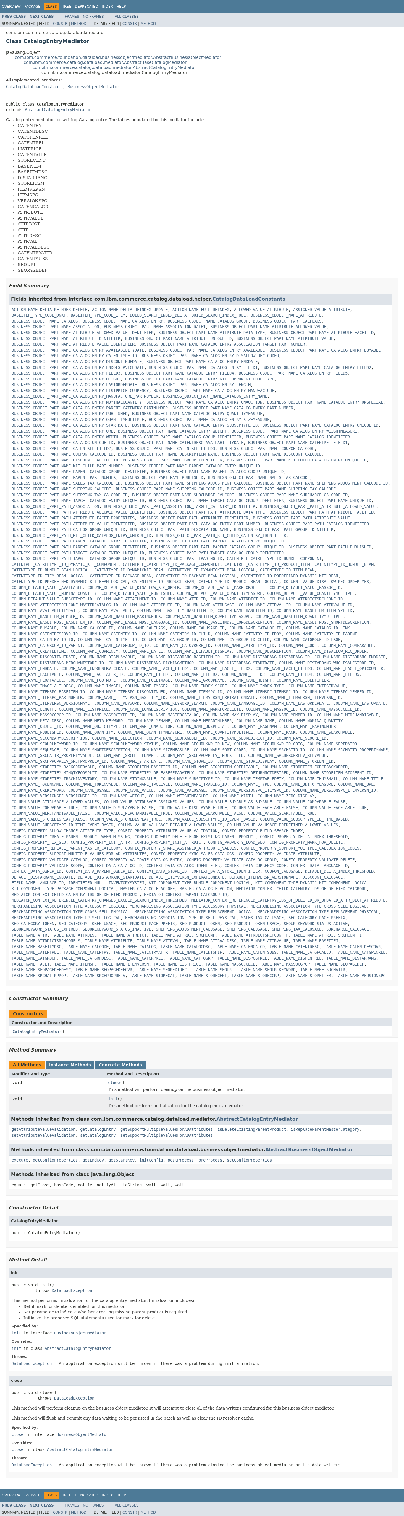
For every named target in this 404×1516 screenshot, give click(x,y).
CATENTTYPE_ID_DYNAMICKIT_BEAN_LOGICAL (211, 570)
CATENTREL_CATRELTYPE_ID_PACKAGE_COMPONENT (171, 564)
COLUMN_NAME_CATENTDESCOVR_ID (45, 633)
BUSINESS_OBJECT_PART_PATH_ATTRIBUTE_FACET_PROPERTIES (73, 518)
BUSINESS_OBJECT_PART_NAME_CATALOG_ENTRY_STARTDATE (69, 425)
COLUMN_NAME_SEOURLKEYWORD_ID (45, 743)
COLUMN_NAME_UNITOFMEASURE (303, 784)
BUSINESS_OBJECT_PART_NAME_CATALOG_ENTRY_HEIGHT (66, 379)
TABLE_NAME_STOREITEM (307, 975)
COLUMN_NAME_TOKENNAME (36, 784)
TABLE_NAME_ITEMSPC (75, 964)
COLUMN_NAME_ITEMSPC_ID (196, 691)
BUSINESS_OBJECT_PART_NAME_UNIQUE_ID (329, 500)
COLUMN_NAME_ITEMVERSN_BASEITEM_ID (126, 697)
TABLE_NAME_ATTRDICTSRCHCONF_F (254, 935)
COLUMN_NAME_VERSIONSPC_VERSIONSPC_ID (54, 795)
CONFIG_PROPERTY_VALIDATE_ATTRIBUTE (279, 853)
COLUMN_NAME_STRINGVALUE (128, 778)
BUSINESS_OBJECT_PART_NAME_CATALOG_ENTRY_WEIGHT (172, 431)
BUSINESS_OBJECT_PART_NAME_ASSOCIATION (55, 326)
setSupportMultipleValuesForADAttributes (166, 1135)
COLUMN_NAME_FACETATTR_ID (94, 674)
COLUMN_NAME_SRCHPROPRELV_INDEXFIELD (202, 755)
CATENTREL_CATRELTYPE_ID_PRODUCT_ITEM (267, 564)
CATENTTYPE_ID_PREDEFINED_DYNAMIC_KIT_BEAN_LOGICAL (69, 581)
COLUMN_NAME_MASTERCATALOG (168, 714)
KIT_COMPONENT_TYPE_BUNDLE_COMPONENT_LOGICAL (200, 882)
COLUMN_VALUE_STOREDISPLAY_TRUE (125, 819)
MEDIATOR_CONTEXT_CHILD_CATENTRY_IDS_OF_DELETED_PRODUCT (75, 894)
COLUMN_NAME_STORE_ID (189, 761)
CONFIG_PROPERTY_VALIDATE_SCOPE (47, 865)
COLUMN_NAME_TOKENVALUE (92, 784)
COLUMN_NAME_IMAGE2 (146, 686)
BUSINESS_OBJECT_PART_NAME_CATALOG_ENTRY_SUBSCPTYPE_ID (195, 425)
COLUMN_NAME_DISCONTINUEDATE (43, 657)
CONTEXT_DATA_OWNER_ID (36, 871)
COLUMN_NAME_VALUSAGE (182, 790)
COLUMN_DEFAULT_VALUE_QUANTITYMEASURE (219, 593)
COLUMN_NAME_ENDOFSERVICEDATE (94, 668)
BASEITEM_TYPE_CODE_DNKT (39, 315)
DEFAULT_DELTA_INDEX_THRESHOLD (339, 871)
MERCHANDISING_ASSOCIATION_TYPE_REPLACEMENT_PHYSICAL (318, 911)
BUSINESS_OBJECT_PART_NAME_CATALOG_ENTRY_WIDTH (65, 437)
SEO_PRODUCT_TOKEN (200, 923)
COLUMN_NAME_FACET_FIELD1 (160, 668)
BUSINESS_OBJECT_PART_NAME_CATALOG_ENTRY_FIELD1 (203, 367)
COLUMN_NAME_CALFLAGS (141, 628)
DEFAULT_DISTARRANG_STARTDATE (111, 877)
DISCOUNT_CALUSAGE (323, 877)
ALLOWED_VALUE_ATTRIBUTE (261, 309)
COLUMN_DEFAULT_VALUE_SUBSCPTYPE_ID (52, 599)
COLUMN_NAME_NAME (255, 720)
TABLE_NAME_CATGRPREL (139, 958)
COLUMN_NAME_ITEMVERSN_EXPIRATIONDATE (212, 697)
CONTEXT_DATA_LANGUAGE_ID (319, 865)
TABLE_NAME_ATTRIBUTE (108, 940)
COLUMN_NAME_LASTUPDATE (359, 703)
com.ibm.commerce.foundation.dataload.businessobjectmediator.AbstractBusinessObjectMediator (118, 57)
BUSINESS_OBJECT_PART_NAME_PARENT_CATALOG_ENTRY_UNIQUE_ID (193, 466)
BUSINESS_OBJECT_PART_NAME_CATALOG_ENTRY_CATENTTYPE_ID (74, 355)
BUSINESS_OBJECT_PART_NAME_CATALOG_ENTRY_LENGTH (196, 384)
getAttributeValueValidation (43, 1129)
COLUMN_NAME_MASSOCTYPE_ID (105, 714)
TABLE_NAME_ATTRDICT (123, 935)
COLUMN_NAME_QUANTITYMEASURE (150, 732)
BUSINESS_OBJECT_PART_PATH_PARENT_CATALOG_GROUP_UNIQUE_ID (217, 547)
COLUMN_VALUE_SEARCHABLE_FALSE (209, 813)
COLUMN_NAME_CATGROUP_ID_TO (118, 645)
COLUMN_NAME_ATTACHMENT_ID (126, 599)
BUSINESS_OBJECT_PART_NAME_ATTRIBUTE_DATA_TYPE (211, 332)
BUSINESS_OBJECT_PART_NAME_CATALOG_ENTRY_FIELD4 (179, 373)
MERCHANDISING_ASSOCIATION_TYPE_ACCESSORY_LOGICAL (68, 906)
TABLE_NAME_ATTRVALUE (264, 940)
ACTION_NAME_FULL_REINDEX (200, 309)
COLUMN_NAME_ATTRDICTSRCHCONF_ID (306, 599)
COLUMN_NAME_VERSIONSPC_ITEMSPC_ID (249, 790)
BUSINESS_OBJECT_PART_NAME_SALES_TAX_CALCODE (259, 477)
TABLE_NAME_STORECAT (152, 975)
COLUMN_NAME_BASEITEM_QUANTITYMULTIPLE (299, 616)
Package (32, 6)
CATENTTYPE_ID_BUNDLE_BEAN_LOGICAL (51, 570)
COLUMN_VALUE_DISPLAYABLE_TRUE (192, 807)
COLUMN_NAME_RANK (276, 732)
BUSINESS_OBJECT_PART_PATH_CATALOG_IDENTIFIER (317, 523)
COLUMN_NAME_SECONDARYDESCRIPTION (49, 738)
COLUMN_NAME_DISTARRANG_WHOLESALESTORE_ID (326, 662)
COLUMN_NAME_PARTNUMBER (310, 726)
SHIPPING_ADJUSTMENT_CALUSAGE (189, 929)
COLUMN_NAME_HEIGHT (250, 680)
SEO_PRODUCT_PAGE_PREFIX (147, 923)
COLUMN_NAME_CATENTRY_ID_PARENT (321, 633)
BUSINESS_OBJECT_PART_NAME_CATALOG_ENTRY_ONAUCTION (204, 402)
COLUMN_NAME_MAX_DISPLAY (230, 714)
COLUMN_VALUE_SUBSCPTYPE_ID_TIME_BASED (304, 819)
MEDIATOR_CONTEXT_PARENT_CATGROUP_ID (185, 894)
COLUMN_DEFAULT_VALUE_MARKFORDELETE (224, 587)
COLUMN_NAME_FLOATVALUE (38, 680)
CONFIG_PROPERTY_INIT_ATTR (100, 842)
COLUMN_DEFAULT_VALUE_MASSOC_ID (304, 587)
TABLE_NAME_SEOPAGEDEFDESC (41, 969)
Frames (72, 16)
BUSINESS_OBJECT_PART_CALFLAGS (287, 321)
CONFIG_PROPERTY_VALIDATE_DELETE (318, 859)
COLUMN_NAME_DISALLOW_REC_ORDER (330, 651)
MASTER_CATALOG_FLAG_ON (206, 888)
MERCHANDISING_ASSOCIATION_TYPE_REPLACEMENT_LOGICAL (194, 911)
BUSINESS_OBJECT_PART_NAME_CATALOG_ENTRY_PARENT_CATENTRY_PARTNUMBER (90, 408)
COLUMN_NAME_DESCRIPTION (263, 651)
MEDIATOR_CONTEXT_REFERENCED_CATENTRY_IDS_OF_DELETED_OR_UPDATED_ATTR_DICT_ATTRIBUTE (288, 900)
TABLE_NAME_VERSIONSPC (360, 975)
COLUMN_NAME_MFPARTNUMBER (203, 720)
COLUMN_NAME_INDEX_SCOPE (199, 686)
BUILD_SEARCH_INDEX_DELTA (158, 315)
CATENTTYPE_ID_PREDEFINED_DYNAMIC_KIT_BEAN (289, 576)
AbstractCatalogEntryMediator (58, 109)
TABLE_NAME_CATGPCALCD (306, 952)
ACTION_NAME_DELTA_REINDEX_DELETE (49, 309)
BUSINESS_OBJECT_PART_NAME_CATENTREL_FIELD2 (61, 448)
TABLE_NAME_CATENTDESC (294, 946)
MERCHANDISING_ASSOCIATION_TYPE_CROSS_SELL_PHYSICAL (71, 911)
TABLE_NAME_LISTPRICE (177, 964)
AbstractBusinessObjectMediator (309, 1149)
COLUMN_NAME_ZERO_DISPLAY (286, 795)
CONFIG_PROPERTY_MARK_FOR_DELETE (306, 842)
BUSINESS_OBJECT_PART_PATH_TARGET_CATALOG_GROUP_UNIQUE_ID (78, 558)
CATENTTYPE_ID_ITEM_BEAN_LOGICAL (48, 576)
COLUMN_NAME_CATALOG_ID (255, 628)
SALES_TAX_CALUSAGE (262, 917)
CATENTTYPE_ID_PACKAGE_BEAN (120, 576)
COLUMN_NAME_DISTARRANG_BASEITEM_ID (179, 657)
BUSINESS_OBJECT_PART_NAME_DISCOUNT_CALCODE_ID (65, 460)
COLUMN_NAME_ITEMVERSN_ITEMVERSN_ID (300, 697)
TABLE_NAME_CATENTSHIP (197, 952)
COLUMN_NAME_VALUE (133, 790)
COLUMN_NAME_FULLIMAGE (145, 680)
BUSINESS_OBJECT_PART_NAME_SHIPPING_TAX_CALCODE (281, 489)
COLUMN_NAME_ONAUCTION (147, 726)
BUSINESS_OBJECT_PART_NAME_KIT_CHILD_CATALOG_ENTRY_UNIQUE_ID (296, 460)
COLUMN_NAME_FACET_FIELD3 (283, 668)
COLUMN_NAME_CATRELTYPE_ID (244, 645)
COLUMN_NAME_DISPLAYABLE (107, 657)
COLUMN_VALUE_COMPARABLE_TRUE (45, 807)
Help (121, 6)
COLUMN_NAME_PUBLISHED (36, 732)
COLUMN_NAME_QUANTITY (89, 732)
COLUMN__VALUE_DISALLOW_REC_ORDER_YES (326, 581)
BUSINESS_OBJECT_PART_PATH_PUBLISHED (329, 547)
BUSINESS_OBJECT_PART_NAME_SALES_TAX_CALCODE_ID (66, 483)
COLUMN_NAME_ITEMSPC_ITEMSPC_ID (262, 691)
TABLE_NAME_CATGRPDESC (86, 958)
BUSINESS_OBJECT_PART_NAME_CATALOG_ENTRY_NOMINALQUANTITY (77, 402)
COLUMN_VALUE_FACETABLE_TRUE (334, 807)
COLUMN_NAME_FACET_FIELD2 (222, 668)
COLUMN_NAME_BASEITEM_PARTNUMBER (124, 616)
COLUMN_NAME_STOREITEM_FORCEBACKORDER (305, 767)
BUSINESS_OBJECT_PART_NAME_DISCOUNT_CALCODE (271, 454)
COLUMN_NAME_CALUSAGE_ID (197, 628)
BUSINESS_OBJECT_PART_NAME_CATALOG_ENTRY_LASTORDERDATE (74, 384)
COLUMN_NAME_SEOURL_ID (301, 738)
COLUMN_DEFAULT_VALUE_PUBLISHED (136, 593)
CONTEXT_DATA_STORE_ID (162, 871)
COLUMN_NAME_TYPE (250, 784)
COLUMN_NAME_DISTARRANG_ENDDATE (349, 657)
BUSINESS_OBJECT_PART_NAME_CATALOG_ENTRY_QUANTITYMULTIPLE (78, 419)
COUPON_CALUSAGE (282, 871)
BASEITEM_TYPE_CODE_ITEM (98, 315)
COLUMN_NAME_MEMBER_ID (287, 714)
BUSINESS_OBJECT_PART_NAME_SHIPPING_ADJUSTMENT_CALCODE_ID (321, 483)
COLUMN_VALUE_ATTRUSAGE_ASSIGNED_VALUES (149, 801)
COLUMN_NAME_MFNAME (148, 720)
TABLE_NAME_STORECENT (203, 975)
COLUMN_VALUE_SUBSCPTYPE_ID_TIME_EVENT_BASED (62, 824)
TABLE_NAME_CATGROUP (34, 958)
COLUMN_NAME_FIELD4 (290, 674)
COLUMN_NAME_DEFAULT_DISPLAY (200, 651)
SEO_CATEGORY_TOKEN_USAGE (87, 923)
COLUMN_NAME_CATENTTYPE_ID (107, 639)
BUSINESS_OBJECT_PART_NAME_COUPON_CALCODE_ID (62, 454)
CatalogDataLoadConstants (34, 86)
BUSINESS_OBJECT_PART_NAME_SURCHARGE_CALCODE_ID (293, 495)
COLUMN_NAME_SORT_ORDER (220, 749)
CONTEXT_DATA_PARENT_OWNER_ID (99, 871)
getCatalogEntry (98, 1129)
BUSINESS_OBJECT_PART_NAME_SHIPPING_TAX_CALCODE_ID (69, 495)
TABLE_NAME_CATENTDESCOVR (352, 946)
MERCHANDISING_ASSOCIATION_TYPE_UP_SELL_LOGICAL (66, 917)
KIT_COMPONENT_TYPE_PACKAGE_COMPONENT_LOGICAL (64, 888)
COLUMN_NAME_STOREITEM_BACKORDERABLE (53, 767)
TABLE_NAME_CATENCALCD (240, 946)
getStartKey (122, 1160)
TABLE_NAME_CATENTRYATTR (140, 952)
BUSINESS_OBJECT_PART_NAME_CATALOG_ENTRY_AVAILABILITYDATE (78, 350)
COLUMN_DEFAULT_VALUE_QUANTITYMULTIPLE (311, 593)
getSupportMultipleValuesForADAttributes (166, 1129)
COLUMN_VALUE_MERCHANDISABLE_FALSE (51, 813)
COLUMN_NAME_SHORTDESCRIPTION (97, 749)
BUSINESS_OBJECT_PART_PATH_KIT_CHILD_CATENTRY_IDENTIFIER (221, 535)
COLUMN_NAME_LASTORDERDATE (299, 703)
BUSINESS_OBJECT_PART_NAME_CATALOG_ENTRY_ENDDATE (202, 361)
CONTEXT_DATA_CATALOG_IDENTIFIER (183, 865)
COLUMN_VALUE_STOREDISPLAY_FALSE (48, 819)
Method (78, 24)
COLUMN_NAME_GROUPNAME (199, 680)
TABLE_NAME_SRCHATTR (322, 969)
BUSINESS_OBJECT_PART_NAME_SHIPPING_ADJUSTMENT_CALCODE (188, 483)
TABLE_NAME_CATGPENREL (360, 952)
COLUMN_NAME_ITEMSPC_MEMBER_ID (337, 691)
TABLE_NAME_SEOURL (214, 969)
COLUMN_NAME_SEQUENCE (35, 749)
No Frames (93, 16)
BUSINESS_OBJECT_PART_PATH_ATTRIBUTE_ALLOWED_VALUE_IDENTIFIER (82, 512)
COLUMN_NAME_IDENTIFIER (303, 680)
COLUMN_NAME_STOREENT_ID (306, 761)
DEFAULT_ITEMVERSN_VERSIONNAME (263, 877)
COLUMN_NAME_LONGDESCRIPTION (145, 709)
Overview (11, 6)
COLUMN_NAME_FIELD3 (243, 674)
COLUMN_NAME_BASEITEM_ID (244, 610)
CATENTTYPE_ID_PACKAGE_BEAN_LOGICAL (196, 576)
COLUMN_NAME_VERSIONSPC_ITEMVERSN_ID (334, 790)
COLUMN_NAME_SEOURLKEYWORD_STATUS (120, 743)
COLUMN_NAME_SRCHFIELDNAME (126, 755)
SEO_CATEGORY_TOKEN (33, 923)
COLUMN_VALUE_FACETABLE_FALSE (265, 807)
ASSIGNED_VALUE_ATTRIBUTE (321, 309)
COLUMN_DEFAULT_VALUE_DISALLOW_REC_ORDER (133, 587)
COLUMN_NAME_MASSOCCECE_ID (329, 709)
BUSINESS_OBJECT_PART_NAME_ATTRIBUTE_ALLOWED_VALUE (268, 326)
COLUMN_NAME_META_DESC (36, 720)
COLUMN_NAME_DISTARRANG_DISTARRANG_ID (267, 657)
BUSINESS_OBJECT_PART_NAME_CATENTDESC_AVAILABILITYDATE (180, 442)
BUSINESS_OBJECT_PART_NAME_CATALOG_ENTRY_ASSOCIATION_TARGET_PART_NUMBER (222, 344)
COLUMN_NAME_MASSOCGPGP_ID (41, 714)
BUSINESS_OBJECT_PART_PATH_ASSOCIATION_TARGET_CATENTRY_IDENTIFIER (179, 506)
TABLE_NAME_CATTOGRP (190, 958)
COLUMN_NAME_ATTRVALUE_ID (323, 604)
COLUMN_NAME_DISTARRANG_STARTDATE (236, 662)
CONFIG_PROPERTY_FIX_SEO (39, 842)
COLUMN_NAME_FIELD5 (338, 674)
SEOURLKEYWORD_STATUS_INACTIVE (117, 929)
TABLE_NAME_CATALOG (134, 946)
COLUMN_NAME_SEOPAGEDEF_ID (176, 738)
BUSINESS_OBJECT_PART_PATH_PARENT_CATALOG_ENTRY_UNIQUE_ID (217, 541)
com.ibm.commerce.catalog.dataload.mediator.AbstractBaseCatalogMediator (105, 62)
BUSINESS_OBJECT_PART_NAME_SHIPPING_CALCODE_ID (169, 489)
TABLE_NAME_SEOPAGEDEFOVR (103, 969)
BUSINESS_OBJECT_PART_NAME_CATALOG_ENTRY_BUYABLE (325, 350)
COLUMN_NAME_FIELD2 (196, 674)
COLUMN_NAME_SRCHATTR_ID (278, 749)
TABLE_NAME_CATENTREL (35, 952)
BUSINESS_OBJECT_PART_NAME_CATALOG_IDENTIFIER (298, 437)
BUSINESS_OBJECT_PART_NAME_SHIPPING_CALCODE (61, 489)
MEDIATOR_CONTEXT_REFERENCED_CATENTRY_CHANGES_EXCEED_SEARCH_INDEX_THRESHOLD (99, 900)
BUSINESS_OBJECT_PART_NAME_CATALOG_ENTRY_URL (62, 431)
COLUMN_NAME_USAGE (88, 790)
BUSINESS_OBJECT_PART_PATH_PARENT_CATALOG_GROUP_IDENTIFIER (79, 547)
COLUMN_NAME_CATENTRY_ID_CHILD (176, 633)
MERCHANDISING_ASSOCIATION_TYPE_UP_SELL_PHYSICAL (180, 917)
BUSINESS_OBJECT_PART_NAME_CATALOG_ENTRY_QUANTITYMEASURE (197, 413)
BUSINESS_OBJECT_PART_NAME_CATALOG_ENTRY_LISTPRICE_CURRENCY (80, 390)
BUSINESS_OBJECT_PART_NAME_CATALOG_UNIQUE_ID (62, 442)
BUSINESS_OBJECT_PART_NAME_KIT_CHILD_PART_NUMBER (67, 466)
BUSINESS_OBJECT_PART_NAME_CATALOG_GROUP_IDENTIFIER (182, 437)
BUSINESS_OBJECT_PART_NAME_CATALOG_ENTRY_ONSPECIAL (325, 402)
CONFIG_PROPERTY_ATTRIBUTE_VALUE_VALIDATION (167, 830)
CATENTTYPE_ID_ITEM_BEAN (287, 570)
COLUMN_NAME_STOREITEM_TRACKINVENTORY (54, 778)
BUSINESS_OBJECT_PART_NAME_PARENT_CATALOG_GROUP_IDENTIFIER (79, 471)
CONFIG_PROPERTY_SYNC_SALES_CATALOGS (192, 853)
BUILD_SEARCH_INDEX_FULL (218, 315)
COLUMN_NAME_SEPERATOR (332, 743)
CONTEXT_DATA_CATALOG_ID (114, 865)
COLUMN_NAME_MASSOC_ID (270, 709)
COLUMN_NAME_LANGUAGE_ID (237, 703)
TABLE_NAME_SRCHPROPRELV (98, 975)
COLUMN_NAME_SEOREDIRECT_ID (241, 738)
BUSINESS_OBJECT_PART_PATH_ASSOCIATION (55, 506)
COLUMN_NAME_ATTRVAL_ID (265, 604)
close (114, 1082)
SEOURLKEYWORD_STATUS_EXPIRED (45, 929)
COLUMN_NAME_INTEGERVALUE (316, 686)
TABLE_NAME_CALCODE (87, 946)
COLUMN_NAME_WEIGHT (122, 795)
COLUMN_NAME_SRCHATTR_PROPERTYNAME (349, 749)
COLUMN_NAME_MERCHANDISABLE (347, 714)
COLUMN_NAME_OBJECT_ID (36, 726)
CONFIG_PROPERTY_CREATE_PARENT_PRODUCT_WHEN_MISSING (71, 836)
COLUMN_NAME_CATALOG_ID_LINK (318, 628)
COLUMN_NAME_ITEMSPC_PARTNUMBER (47, 697)
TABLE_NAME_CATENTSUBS (252, 952)
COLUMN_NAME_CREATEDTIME (39, 651)
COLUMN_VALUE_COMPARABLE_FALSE (311, 801)
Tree (66, 6)
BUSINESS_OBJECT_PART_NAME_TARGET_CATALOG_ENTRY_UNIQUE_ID (78, 500)
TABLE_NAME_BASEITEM (315, 940)
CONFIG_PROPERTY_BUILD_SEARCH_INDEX (262, 830)
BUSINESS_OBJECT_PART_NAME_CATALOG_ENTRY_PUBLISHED (69, 413)
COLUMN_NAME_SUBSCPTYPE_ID (190, 778)
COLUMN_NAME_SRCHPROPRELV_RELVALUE (287, 755)
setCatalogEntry (98, 1135)
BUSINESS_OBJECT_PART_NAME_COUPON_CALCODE (267, 448)
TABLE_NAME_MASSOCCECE (230, 964)
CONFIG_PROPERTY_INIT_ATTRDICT (169, 842)
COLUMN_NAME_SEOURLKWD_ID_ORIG (268, 743)
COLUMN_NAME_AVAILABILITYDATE (45, 610)
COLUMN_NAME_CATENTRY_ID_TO (42, 639)
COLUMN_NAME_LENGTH (33, 709)
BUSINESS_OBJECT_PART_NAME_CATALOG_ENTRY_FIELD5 (293, 373)
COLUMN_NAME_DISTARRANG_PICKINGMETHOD (151, 662)
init (112, 1098)
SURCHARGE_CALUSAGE (347, 929)
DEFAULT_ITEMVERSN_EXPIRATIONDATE (186, 877)
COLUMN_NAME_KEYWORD (116, 703)
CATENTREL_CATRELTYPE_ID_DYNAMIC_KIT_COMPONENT (65, 564)
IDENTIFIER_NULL (86, 882)
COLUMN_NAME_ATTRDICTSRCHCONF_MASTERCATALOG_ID (65, 604)
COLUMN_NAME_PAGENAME (255, 726)
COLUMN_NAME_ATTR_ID (183, 599)
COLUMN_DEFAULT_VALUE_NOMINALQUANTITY (54, 593)
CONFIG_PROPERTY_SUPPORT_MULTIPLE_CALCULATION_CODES (300, 848)
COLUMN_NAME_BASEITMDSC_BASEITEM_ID (52, 622)
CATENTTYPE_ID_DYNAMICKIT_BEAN (128, 570)
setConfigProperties (249, 1160)
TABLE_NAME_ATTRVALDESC (210, 940)
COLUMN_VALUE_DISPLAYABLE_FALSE (118, 807)
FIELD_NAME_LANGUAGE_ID (38, 882)
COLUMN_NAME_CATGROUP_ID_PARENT (47, 645)
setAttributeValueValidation (43, 1135)
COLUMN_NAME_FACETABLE (36, 674)
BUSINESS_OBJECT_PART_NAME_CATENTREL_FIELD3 (165, 448)
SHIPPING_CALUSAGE (247, 929)
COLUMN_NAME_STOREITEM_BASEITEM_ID (138, 767)
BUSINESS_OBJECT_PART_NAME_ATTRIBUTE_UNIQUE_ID (178, 338)
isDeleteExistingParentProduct (251, 1129)
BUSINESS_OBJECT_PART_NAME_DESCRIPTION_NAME (167, 454)
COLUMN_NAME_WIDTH (233, 795)
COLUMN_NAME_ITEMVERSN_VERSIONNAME (51, 703)
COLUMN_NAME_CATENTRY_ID (110, 633)
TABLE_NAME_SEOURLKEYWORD (267, 969)
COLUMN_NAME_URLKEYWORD (38, 790)
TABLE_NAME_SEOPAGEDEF (339, 964)
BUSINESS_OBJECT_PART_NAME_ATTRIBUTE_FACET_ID (321, 332)
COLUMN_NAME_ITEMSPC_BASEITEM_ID (48, 691)
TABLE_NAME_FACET (30, 964)
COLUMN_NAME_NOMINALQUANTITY (311, 720)
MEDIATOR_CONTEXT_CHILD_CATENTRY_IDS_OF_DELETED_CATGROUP (301, 888)
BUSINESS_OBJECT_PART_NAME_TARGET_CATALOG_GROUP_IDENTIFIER (216, 500)
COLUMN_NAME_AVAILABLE (107, 610)
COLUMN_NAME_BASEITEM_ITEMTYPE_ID (314, 610)
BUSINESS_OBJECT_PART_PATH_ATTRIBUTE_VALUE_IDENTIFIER (73, 523)
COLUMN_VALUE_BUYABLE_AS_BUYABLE (235, 801)
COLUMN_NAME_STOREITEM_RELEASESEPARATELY (147, 772)
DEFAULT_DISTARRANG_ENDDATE (42, 877)
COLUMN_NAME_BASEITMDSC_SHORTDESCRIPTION (323, 622)
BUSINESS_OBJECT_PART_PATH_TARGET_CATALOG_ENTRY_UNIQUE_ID (78, 552)
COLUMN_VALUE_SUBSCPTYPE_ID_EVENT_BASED (210, 819)
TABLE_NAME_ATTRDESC (74, 935)
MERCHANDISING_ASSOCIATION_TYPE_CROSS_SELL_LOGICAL (308, 906)
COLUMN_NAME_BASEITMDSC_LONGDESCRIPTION (227, 622)
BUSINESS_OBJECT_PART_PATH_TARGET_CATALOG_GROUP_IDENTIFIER (216, 552)
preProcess (210, 1160)
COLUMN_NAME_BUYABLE (34, 628)
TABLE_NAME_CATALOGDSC (185, 946)
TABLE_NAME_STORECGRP (255, 975)
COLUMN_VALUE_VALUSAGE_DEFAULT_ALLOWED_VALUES (170, 824)
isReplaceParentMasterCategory (325, 1129)
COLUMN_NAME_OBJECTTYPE (92, 726)
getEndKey (93, 1160)
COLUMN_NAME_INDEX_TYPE (258, 686)
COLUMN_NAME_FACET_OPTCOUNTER (350, 668)
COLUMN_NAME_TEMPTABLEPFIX (254, 778)
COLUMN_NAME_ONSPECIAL (202, 726)
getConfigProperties (55, 1160)
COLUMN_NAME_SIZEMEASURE (162, 749)
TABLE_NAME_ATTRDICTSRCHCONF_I (327, 935)
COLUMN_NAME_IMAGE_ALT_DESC (42, 686)
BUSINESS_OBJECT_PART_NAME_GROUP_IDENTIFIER (172, 460)
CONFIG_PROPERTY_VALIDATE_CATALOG (49, 859)
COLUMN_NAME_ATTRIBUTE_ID (151, 604)
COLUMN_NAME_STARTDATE (136, 761)
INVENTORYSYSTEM (126, 882)
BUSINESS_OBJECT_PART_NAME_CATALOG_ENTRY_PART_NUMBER (232, 408)
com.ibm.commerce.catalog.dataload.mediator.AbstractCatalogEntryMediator (114, 67)
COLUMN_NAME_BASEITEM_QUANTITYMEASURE (208, 616)
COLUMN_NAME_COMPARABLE (347, 645)
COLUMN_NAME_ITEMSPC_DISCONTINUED (127, 691)
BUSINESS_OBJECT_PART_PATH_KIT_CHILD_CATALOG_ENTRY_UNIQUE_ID (81, 535)
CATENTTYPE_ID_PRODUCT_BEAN (163, 581)
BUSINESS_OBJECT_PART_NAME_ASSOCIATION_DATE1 (155, 326)
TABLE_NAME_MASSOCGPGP (285, 964)
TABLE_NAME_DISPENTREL (296, 958)
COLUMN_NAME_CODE (298, 645)
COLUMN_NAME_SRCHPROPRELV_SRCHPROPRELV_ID (59, 761)
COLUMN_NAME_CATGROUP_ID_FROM (307, 639)
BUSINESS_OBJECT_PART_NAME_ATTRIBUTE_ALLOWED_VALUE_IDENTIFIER (82, 332)
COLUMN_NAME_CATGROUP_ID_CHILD (235, 639)
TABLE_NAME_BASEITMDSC (36, 946)
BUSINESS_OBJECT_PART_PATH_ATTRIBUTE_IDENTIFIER (193, 518)
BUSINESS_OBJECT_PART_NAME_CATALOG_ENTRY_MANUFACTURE (213, 390)
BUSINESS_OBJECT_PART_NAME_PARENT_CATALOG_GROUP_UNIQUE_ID (217, 471)
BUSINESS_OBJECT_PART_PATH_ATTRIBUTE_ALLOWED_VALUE (318, 506)
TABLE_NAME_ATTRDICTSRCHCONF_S (46, 940)
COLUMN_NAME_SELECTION (117, 738)
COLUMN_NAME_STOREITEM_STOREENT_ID (332, 772)
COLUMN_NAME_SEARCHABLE (326, 732)
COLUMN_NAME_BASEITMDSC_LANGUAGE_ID (137, 622)
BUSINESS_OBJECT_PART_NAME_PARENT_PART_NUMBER (64, 477)
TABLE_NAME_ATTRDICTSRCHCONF (183, 935)
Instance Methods (70, 1065)
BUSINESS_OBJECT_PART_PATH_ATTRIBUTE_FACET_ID (321, 512)
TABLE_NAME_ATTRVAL (158, 940)
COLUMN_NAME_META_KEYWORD (94, 720)
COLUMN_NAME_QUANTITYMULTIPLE (220, 732)
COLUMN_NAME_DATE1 (143, 651)
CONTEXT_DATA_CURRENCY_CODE (255, 865)
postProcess (181, 1160)
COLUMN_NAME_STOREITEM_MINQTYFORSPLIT (54, 772)
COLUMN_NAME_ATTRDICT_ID (237, 599)
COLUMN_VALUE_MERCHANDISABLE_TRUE (132, 813)
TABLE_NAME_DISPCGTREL (242, 958)
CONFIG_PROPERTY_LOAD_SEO (236, 842)
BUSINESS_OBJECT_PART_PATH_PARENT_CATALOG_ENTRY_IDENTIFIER (79, 541)
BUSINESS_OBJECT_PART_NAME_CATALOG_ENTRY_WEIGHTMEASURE (294, 431)
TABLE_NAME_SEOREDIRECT (163, 969)
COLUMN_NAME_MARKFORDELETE (211, 709)
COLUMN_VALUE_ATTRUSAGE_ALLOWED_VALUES (55, 801)
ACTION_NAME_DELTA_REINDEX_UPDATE (130, 309)
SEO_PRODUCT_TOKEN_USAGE (251, 923)
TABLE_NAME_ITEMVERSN (125, 964)
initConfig (151, 1160)
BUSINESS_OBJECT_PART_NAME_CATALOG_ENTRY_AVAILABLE (207, 350)
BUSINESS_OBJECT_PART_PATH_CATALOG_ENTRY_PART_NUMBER (199, 523)
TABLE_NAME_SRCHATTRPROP (39, 975)
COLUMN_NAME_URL (356, 784)
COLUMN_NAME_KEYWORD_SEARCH (175, 703)
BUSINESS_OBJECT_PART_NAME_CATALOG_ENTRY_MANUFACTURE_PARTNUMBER (85, 396)
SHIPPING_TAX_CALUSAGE (296, 929)
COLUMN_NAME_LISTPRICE (84, 709)
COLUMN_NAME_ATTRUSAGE (209, 604)
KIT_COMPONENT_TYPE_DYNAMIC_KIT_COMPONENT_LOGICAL (312, 882)
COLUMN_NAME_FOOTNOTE (92, 680)
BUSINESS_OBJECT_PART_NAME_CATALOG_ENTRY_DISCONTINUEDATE (77, 361)
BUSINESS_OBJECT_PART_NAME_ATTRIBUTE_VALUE (284, 338)
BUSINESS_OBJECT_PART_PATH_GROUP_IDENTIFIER (283, 529)
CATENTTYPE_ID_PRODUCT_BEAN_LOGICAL (238, 581)
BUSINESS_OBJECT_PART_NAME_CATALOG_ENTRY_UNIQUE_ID (320, 425)
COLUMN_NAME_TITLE (363, 778)
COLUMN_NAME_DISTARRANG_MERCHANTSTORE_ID (58, 662)
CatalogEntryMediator (36, 1031)
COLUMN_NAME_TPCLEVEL (146, 784)
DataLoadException (72, 1290)
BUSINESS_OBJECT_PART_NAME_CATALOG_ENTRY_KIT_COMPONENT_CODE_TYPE (199, 379)
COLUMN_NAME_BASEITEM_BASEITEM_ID (175, 610)
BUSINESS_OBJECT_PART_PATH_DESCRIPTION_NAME (179, 529)
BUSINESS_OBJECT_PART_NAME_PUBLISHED (161, 477)
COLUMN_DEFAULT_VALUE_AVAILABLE (47, 587)
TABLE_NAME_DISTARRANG (351, 958)
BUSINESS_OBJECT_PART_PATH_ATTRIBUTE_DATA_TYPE (211, 512)
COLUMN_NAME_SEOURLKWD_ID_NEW (196, 743)
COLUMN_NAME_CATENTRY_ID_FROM (248, 633)
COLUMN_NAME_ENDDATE (34, 668)
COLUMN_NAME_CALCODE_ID (87, 628)
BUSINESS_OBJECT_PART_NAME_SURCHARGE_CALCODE (183, 495)
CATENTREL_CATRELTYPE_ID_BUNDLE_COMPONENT (274, 558)
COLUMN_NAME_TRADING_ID (201, 784)
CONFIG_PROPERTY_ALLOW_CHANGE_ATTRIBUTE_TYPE (62, 830)
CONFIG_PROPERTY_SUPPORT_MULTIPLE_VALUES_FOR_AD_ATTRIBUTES (79, 853)
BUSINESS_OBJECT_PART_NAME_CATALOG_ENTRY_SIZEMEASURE (209, 419)
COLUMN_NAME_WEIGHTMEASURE (178, 795)
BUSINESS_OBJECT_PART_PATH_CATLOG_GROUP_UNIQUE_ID (68, 529)
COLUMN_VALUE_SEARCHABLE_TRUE (281, 813)
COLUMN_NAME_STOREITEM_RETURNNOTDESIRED (243, 772)
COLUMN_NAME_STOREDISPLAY (245, 761)
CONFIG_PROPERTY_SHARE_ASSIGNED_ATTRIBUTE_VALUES (180, 848)
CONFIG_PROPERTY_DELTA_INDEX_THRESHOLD (304, 836)
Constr (60, 24)
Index (107, 6)
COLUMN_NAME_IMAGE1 (99, 686)
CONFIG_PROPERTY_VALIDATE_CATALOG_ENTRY (137, 859)
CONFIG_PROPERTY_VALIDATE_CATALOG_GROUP (232, 859)
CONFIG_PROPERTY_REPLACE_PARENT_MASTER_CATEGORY (66, 848)
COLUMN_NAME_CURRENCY (94, 651)
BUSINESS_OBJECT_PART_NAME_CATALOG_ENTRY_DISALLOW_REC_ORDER (210, 355)
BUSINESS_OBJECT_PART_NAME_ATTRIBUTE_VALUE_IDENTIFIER (73, 344)
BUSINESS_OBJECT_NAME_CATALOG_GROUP (208, 321)
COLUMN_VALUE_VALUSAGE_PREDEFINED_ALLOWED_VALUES (282, 824)
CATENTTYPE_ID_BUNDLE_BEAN (344, 564)
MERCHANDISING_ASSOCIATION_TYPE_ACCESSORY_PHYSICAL (188, 906)
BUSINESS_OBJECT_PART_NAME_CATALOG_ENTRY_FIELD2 (316, 367)
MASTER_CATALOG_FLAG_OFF (147, 888)
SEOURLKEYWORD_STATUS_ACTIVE (316, 923)
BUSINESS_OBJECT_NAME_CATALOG (45, 321)
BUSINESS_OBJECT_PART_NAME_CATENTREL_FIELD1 (298, 442)
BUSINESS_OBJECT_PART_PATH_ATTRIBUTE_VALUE (301, 518)
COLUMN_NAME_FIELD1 (148, 674)
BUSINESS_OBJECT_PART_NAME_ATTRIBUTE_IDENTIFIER (66, 338)
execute (20, 1160)
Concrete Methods (120, 1065)
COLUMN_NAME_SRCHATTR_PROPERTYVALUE (52, 755)
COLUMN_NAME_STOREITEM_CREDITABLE (220, 767)
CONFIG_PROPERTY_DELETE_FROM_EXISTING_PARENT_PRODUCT (195, 836)
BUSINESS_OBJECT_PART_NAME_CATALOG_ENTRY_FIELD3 (66, 373)
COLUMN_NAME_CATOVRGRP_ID (181, 645)
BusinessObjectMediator (93, 86)
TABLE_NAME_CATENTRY (86, 952)
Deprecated (86, 6)
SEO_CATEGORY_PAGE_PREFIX (316, 917)
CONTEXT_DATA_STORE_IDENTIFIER (225, 871)
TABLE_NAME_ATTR (29, 935)
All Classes (127, 16)
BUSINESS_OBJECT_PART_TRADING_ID (185, 558)
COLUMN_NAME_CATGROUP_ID (169, 639)
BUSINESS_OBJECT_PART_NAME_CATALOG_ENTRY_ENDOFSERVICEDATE (78, 367)
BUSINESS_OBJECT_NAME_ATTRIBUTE (286, 315)
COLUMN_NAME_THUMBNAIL (313, 778)
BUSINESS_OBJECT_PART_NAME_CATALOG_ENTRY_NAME (215, 396)
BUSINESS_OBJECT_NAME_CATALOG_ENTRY (123, 321)
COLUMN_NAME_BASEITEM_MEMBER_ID (47, 616)
